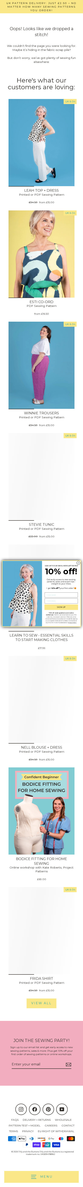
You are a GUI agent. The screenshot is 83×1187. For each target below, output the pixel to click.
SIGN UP (61, 607)
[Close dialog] (78, 563)
